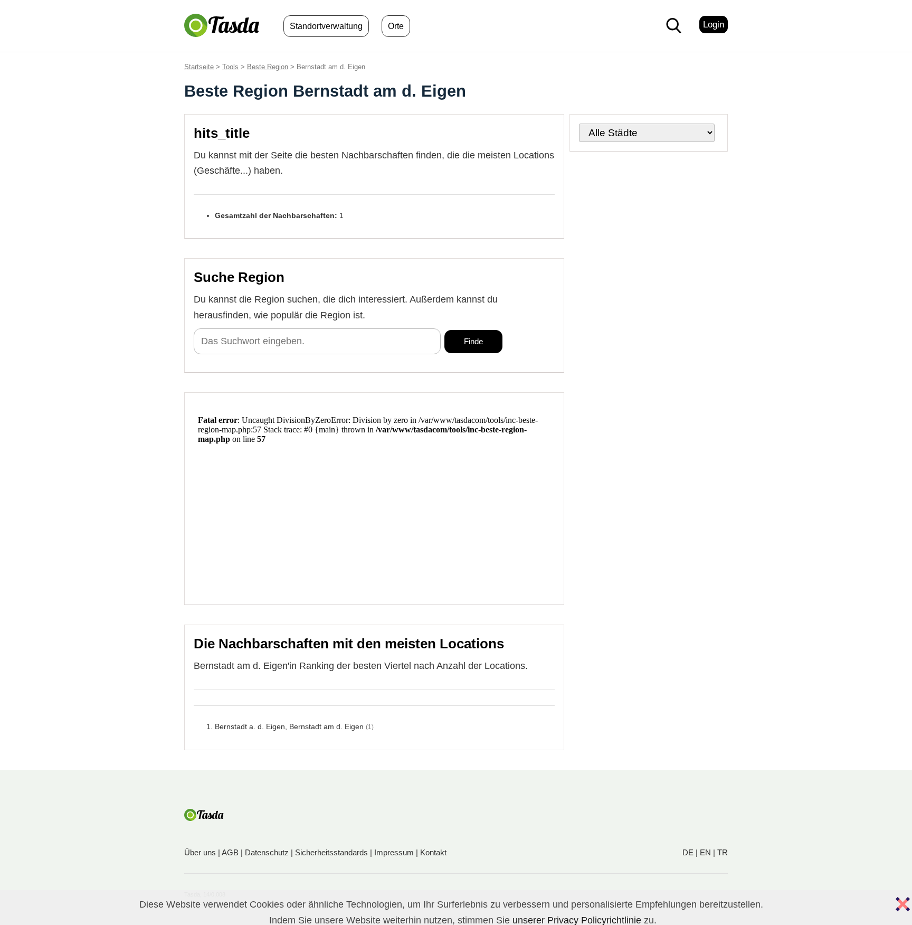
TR (722, 852)
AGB (230, 852)
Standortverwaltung (326, 26)
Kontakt (433, 852)
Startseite (199, 67)
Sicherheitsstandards (331, 852)
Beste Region (267, 67)
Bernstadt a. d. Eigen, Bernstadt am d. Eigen (289, 726)
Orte (396, 26)
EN (705, 852)
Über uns (200, 852)
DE (688, 852)
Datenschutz (267, 852)
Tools (230, 67)
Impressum (394, 852)
